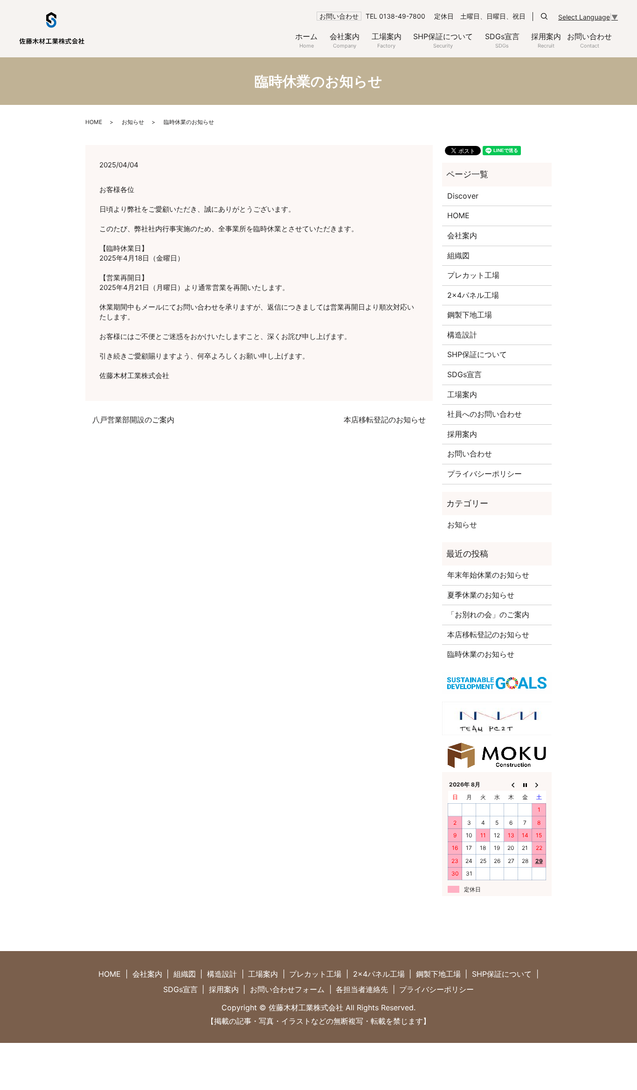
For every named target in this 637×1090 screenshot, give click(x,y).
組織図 (458, 255)
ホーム (306, 40)
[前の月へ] (511, 785)
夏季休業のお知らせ (480, 595)
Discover (462, 195)
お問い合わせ (589, 40)
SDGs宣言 (502, 40)
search (544, 16)
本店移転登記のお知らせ (385, 419)
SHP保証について (443, 40)
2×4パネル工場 (473, 295)
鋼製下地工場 (469, 314)
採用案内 (546, 40)
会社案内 (345, 40)
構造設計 (462, 334)
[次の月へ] (539, 785)
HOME (93, 121)
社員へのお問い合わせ (484, 414)
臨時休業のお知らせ (480, 654)
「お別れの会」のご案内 (488, 614)
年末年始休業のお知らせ (488, 574)
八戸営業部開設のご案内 (133, 419)
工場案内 (387, 40)
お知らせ (133, 121)
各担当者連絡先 (362, 989)
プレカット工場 (473, 275)
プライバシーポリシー (484, 473)
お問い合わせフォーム (287, 989)
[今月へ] (525, 785)
